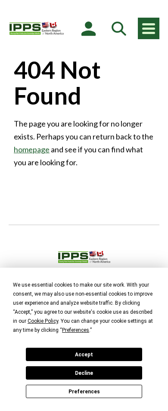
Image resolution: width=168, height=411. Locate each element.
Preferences (84, 392)
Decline (84, 373)
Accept (84, 355)
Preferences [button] (75, 330)
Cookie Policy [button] (43, 321)
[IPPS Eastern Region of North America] (37, 28)
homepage (32, 149)
